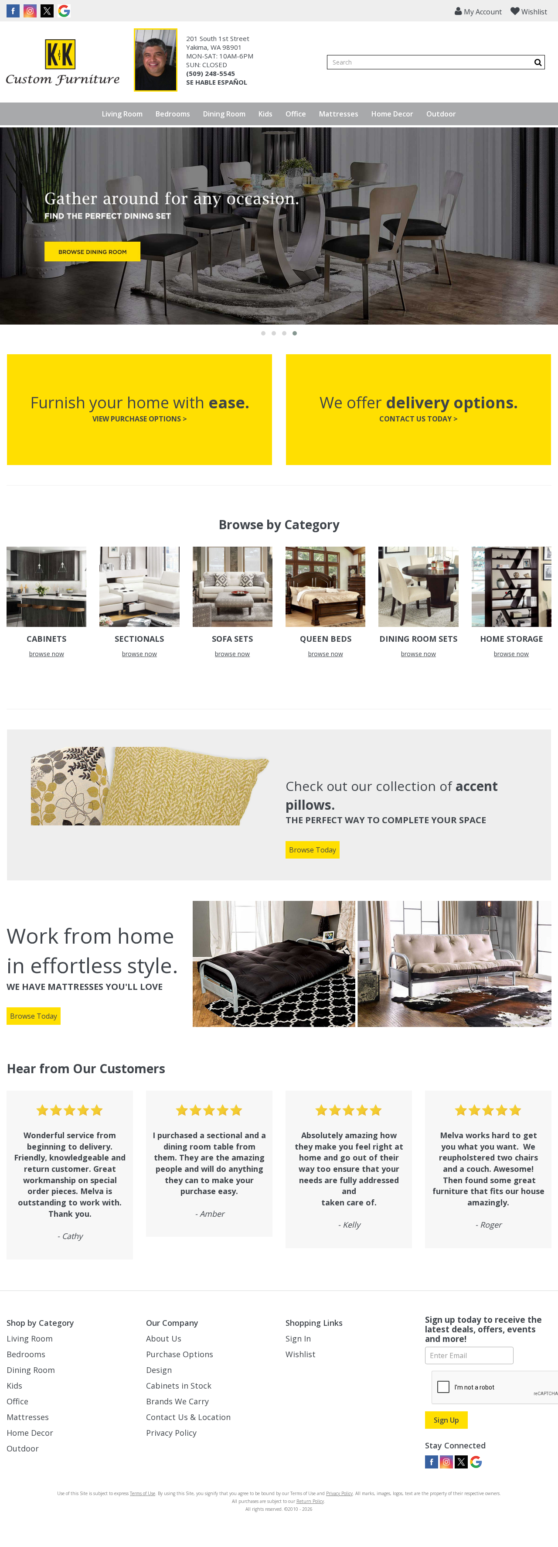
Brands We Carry (177, 1401)
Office (296, 114)
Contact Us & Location (188, 1417)
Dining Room (224, 114)
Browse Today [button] (312, 850)
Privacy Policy (171, 1432)
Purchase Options (179, 1354)
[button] (478, 10)
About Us (163, 1338)
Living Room (122, 114)
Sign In (298, 1338)
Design (159, 1370)
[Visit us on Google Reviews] (65, 10)
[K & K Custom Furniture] (62, 62)
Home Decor (392, 114)
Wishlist (301, 1354)
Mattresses (338, 114)
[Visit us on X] (48, 10)
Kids (265, 114)
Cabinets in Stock (178, 1385)
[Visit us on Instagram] (31, 10)
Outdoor (441, 114)
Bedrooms (173, 114)
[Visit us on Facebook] (14, 10)
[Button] (538, 62)
